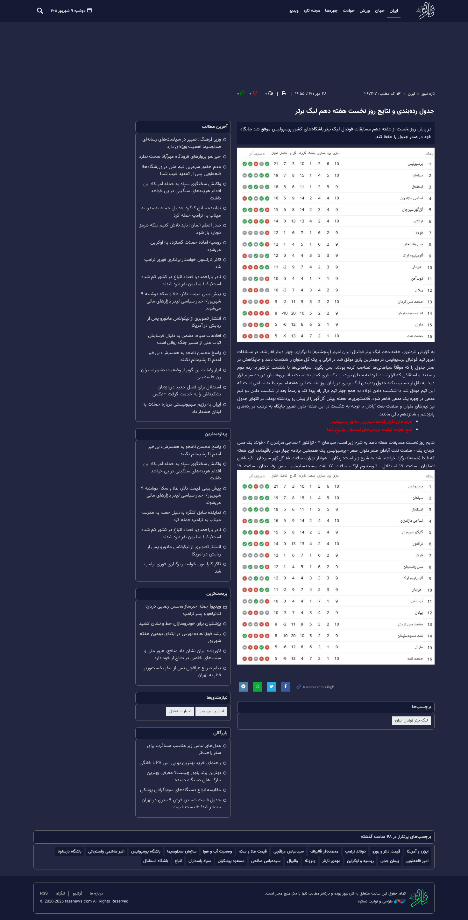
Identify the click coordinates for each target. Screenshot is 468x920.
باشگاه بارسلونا (70, 851)
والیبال (292, 861)
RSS (44, 893)
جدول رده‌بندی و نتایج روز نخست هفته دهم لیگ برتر (365, 111)
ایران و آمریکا (418, 851)
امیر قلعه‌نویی (417, 861)
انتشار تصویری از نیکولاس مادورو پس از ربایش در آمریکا (184, 322)
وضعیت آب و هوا (217, 851)
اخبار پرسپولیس (211, 711)
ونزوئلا (310, 861)
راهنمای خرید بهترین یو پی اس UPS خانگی (180, 763)
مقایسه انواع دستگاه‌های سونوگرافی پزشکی (180, 790)
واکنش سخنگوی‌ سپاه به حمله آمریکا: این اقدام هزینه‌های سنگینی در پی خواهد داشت (182, 191)
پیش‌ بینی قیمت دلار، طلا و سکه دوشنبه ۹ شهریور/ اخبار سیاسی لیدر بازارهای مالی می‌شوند (181, 301)
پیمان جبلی (389, 861)
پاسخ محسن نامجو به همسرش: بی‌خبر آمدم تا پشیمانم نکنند (184, 356)
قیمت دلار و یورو (386, 851)
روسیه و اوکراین (360, 861)
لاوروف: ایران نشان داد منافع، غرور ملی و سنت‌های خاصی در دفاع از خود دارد (182, 654)
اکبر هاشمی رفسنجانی (106, 851)
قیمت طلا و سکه (253, 851)
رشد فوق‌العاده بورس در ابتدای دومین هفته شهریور (180, 637)
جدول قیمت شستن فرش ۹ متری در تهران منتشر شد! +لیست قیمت (181, 804)
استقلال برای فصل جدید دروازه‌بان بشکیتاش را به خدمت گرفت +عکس (186, 391)
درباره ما (96, 893)
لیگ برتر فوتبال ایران (411, 720)
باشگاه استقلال (155, 861)
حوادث (349, 10)
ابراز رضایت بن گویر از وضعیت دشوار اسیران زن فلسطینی (181, 373)
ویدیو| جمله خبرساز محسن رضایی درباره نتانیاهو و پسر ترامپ (183, 610)
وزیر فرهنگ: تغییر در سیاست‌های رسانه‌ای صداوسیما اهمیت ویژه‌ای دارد (181, 143)
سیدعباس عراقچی (288, 851)
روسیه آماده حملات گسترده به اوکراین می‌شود (185, 246)
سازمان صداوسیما (181, 851)
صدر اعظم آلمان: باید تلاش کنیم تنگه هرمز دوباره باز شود (180, 229)
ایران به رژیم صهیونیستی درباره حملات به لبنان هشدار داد (182, 408)
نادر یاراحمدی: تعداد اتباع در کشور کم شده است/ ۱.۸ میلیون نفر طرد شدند (181, 280)
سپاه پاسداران (199, 861)
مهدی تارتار (331, 861)
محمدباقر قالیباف (324, 851)
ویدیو (294, 10)
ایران (394, 10)
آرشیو (77, 893)
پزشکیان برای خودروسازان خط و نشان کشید (180, 623)
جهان (380, 10)
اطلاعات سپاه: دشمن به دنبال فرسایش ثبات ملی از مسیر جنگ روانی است (184, 339)
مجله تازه (312, 10)
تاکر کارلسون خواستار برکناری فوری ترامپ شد (182, 263)
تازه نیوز (423, 10)
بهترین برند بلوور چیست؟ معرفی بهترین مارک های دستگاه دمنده (184, 776)
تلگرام (60, 893)
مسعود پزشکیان (231, 861)
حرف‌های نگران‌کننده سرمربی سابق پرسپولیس (371, 422)
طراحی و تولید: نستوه (375, 902)
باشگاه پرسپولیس (145, 851)
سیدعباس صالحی (265, 861)
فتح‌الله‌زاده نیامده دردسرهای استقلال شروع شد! (369, 430)
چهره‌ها (331, 10)
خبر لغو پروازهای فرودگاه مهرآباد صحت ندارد (180, 156)
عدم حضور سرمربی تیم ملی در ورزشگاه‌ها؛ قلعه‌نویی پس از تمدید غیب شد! (181, 170)
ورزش (365, 10)
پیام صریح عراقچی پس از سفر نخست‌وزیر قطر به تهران (182, 672)
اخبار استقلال (180, 711)
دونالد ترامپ (355, 851)
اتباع (178, 861)
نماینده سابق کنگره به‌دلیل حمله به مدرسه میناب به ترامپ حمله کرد (181, 212)
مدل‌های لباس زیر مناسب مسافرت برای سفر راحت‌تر (184, 749)
